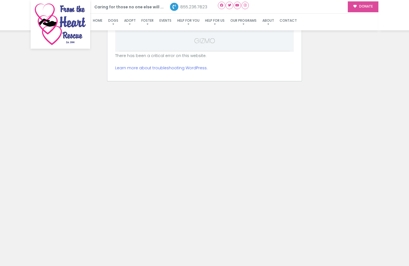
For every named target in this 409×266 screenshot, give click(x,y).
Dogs (113, 20)
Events (165, 20)
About (268, 20)
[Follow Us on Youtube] (237, 5)
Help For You (188, 20)
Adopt (130, 20)
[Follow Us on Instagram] (245, 5)
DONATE (365, 6)
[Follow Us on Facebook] (221, 5)
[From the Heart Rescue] (60, 24)
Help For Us (215, 20)
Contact (288, 20)
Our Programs (243, 20)
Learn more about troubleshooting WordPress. (161, 68)
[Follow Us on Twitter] (229, 5)
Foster (147, 20)
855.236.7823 (193, 7)
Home (97, 20)
